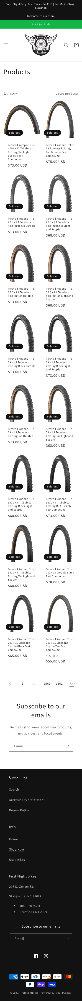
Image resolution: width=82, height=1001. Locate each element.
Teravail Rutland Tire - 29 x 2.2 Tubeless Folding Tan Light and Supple (60, 434)
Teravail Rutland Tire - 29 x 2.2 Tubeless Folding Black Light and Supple (60, 364)
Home (13, 839)
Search (14, 789)
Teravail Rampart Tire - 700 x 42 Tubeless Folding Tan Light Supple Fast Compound (21, 152)
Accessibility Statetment (27, 800)
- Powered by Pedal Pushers (55, 992)
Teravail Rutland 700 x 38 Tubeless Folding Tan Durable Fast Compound (60, 150)
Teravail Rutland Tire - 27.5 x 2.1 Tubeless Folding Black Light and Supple (60, 224)
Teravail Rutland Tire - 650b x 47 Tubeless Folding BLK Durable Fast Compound (60, 504)
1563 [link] (71, 683)
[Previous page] (10, 683)
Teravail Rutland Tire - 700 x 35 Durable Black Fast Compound (60, 572)
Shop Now (16, 849)
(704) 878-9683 (29, 906)
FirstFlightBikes (29, 992)
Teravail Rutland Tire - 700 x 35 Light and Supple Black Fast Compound (22, 644)
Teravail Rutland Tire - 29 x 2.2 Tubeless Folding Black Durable (22, 362)
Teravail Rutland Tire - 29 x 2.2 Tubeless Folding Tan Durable (22, 432)
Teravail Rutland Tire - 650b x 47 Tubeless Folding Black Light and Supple (22, 504)
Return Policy (19, 810)
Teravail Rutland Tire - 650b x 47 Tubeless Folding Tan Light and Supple (22, 574)
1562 (59, 683)
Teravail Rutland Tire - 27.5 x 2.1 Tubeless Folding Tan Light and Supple (60, 294)
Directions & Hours (32, 912)
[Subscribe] (68, 746)
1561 (47, 683)
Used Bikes (17, 860)
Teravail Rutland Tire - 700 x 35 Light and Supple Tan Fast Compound (60, 644)
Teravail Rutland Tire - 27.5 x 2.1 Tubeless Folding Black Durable (22, 222)
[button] (6, 45)
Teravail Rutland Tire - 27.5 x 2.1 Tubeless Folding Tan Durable (22, 292)
